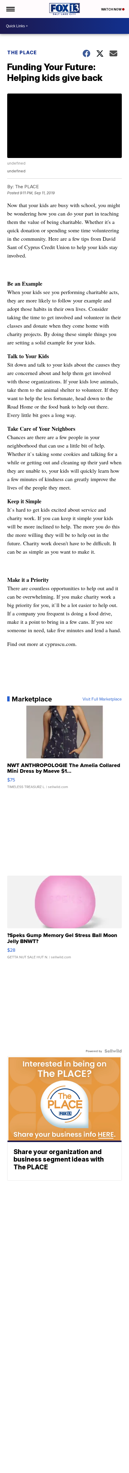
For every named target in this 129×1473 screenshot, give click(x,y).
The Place (22, 52)
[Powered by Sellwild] (113, 1051)
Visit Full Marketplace (102, 699)
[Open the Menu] (10, 8)
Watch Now (111, 9)
